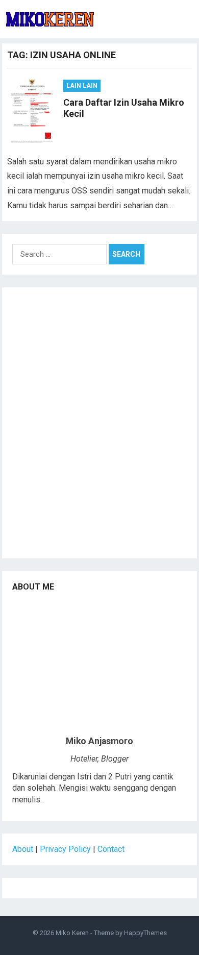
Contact (111, 849)
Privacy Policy (65, 849)
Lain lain (81, 85)
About (22, 849)
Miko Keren (72, 933)
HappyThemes (145, 933)
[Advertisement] (99, 426)
